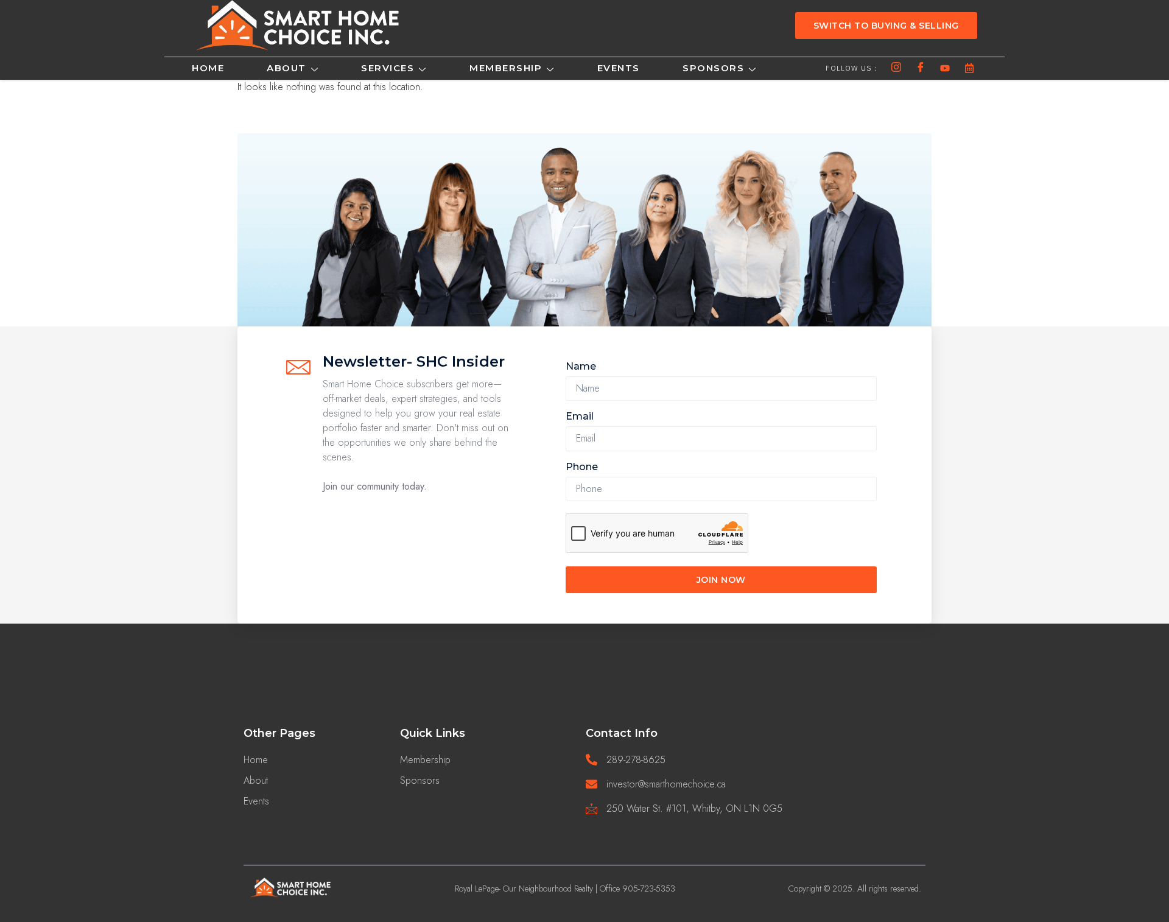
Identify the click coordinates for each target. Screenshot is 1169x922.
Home (208, 68)
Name (581, 366)
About (286, 68)
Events (618, 68)
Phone (582, 467)
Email (580, 416)
